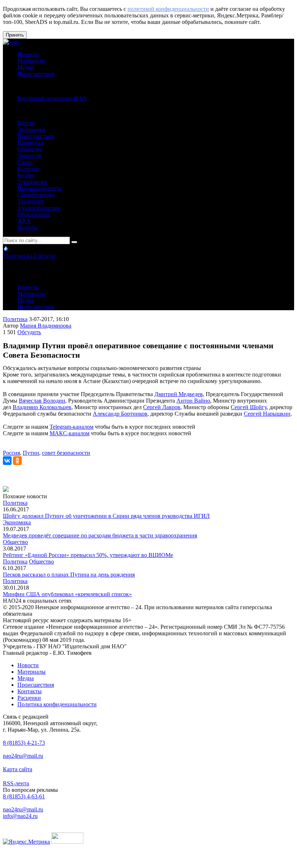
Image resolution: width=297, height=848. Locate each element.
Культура (28, 169)
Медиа (25, 67)
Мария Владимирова (45, 326)
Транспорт (30, 201)
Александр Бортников (120, 414)
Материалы (31, 61)
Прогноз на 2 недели (29, 256)
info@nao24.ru (20, 816)
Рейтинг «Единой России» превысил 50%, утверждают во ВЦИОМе (88, 555)
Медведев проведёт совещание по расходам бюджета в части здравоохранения (100, 535)
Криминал (30, 143)
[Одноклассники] (17, 460)
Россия (11, 453)
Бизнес (25, 175)
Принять (15, 35)
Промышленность (39, 188)
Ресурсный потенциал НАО (52, 98)
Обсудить (29, 332)
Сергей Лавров (161, 407)
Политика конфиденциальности (57, 704)
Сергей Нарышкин (267, 414)
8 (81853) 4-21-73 (24, 743)
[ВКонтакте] (7, 460)
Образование (33, 214)
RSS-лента (16, 783)
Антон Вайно (193, 401)
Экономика (31, 129)
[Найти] (74, 242)
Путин (31, 453)
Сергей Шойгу (249, 407)
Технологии (32, 182)
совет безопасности (66, 453)
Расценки (29, 698)
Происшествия (35, 74)
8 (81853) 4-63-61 (24, 796)
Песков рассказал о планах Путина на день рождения (69, 574)
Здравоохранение (38, 208)
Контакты (29, 691)
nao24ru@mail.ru (23, 756)
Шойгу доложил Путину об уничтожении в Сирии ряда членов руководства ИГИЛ (106, 516)
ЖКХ (24, 221)
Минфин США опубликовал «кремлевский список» (67, 594)
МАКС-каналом (69, 433)
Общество (29, 149)
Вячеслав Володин (42, 401)
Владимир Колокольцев (42, 407)
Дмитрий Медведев (178, 394)
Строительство (35, 195)
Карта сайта (17, 769)
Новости (28, 54)
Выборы (27, 227)
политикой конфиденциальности (168, 9)
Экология (29, 156)
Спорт (25, 162)
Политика (15, 319)
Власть (25, 123)
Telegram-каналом (71, 427)
